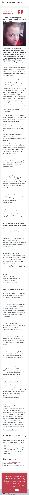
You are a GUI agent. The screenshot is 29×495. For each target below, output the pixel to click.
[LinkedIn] (19, 13)
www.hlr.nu (14, 282)
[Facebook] (22, 11)
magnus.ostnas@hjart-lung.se (16, 465)
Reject (17, 489)
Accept (11, 489)
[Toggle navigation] (25, 3)
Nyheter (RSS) (6, 493)
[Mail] (22, 13)
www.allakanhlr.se (14, 397)
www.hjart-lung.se (15, 278)
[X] (19, 11)
